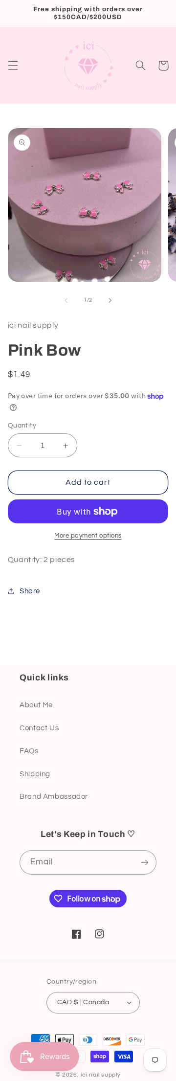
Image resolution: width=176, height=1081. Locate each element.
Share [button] (30, 591)
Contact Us (39, 728)
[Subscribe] (144, 862)
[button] (12, 65)
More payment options (88, 536)
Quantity (22, 425)
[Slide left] (66, 300)
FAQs (29, 751)
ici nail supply (100, 1075)
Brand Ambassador (54, 796)
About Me (36, 705)
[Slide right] (110, 300)
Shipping (35, 774)
